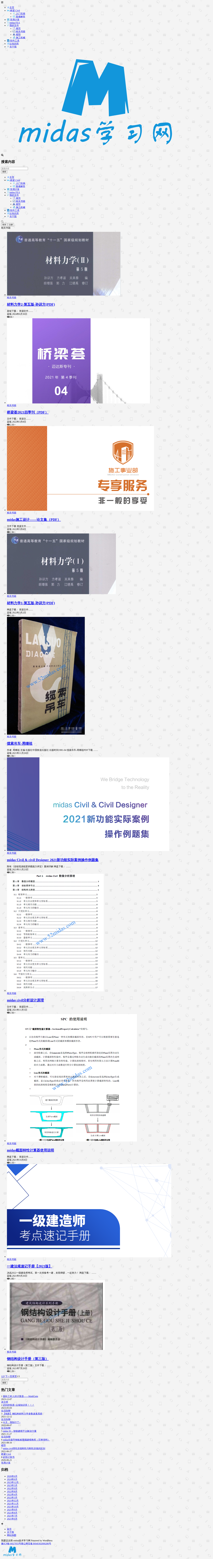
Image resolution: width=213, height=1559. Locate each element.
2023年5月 (12, 1485)
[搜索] (106, 221)
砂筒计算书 (8, 1457)
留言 (9, 1529)
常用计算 (14, 19)
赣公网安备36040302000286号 (36, 1543)
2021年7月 (12, 1516)
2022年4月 (12, 1494)
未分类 (4, 1402)
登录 (4, 225)
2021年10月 (13, 1506)
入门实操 (20, 13)
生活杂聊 (5, 1410)
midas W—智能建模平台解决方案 (20, 1431)
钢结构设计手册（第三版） (28, 1359)
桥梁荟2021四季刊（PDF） (28, 412)
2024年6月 (12, 1479)
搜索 (4, 172)
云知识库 (14, 43)
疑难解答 (20, 16)
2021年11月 (13, 1503)
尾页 (14, 1376)
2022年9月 (12, 1488)
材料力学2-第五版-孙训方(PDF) (31, 304)
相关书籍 (20, 31)
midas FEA (15, 22)
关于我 (13, 46)
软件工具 (14, 40)
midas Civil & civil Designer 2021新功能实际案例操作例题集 (53, 860)
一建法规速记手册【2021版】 (29, 1266)
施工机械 (20, 37)
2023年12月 (13, 1482)
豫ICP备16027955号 (11, 1543)
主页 (12, 7)
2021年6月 (12, 1519)
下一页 (8, 1376)
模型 (18, 34)
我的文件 (14, 25)
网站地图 (11, 1535)
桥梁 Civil (15, 10)
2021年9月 (12, 1509)
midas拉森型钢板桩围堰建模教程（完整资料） (26, 1440)
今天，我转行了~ (11, 1422)
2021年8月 (12, 1513)
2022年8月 (12, 1491)
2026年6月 (12, 1476)
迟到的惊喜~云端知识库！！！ (18, 1405)
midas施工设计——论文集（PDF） (34, 519)
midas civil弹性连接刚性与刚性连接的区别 (24, 1448)
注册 (11, 225)
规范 (18, 28)
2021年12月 (13, 1500)
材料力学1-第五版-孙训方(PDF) (31, 603)
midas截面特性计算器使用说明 (30, 1150)
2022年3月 (12, 1497)
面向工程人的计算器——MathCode (20, 1396)
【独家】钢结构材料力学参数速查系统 (22, 1413)
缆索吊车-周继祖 (19, 743)
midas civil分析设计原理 (25, 1000)
